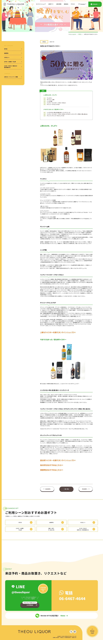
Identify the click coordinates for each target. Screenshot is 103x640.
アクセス (73, 4)
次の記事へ (84, 489)
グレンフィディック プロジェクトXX (54, 115)
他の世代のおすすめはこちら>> (51, 465)
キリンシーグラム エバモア (52, 104)
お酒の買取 (58, 4)
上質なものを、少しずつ (50, 95)
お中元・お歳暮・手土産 (10, 61)
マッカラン (48, 98)
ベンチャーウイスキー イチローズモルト (55, 103)
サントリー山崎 (49, 99)
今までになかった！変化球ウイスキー (53, 109)
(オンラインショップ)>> (67, 460)
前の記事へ (48, 489)
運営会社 (66, 4)
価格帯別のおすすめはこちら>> (51, 470)
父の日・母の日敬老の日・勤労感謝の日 (83, 529)
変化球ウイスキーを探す (49, 460)
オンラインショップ (41, 4)
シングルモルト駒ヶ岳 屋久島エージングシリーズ (57, 112)
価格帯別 (6, 53)
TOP (32, 4)
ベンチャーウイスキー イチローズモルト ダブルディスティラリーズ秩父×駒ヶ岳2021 (66, 114)
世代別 (5, 49)
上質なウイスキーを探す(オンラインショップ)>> (58, 332)
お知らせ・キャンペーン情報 (11, 77)
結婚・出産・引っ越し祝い (51, 529)
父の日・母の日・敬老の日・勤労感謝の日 (11, 66)
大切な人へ (6, 57)
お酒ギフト (51, 4)
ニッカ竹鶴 (48, 101)
